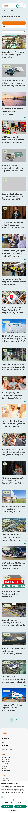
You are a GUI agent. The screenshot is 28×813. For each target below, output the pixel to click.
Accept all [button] (7, 806)
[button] (20, 2)
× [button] (26, 783)
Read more (18, 794)
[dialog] (14, 797)
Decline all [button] (20, 806)
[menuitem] (3, 746)
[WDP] (6, 6)
